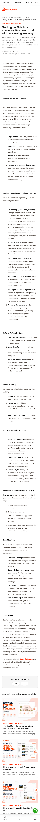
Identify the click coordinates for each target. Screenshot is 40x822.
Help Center (6, 17)
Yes (16, 684)
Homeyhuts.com (26, 659)
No (24, 684)
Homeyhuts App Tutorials (22, 3)
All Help (6, 3)
